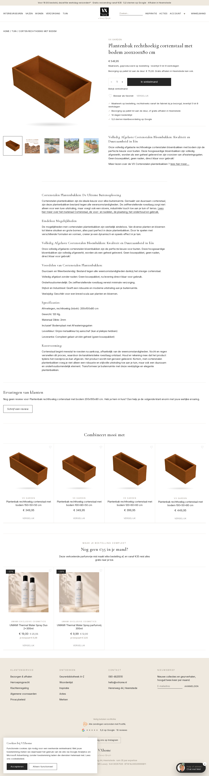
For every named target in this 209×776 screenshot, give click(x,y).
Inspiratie (64, 688)
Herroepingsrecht (20, 682)
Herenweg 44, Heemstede (122, 688)
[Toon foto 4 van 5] (71, 145)
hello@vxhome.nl (117, 682)
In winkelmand (149, 81)
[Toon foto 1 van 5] (12, 145)
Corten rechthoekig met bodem (37, 31)
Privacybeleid (17, 699)
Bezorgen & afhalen (21, 676)
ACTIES (163, 13)
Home (6, 31)
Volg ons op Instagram (106, 740)
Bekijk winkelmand (118, 88)
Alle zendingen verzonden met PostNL (107, 724)
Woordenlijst (66, 682)
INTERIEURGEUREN (13, 13)
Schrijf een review (17, 409)
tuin (14, 31)
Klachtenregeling (19, 688)
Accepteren (17, 766)
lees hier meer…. (179, 163)
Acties (62, 693)
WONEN (39, 13)
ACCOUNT (175, 13)
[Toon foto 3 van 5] (51, 145)
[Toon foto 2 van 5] (32, 145)
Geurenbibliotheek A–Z (71, 676)
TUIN (65, 13)
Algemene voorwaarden (23, 693)
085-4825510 (115, 676)
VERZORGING (53, 13)
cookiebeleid (17, 758)
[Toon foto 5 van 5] (91, 145)
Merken (63, 699)
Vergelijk (143, 96)
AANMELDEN (192, 686)
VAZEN (29, 13)
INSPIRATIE (151, 13)
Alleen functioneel (43, 766)
